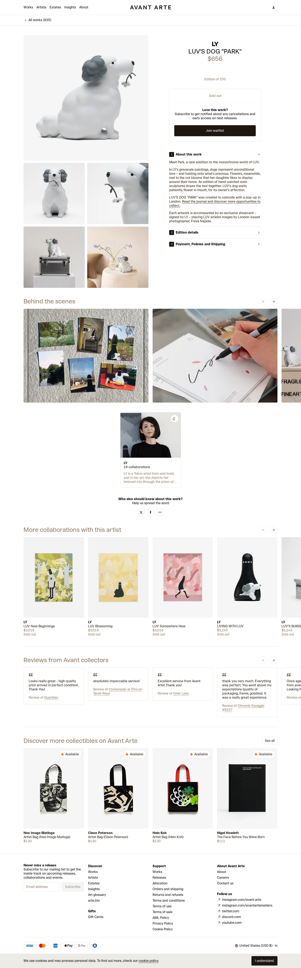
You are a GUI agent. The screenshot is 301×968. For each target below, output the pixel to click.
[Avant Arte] (150, 7)
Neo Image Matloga (39, 833)
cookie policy (148, 961)
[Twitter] (141, 512)
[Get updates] (174, 419)
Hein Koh (160, 833)
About (83, 7)
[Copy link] (160, 512)
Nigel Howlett (228, 833)
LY (215, 44)
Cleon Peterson (100, 833)
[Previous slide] (263, 301)
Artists (41, 7)
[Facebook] (150, 512)
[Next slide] (273, 301)
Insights (70, 7)
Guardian (51, 697)
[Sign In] (273, 7)
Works (28, 7)
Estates (55, 7)
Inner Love (181, 693)
